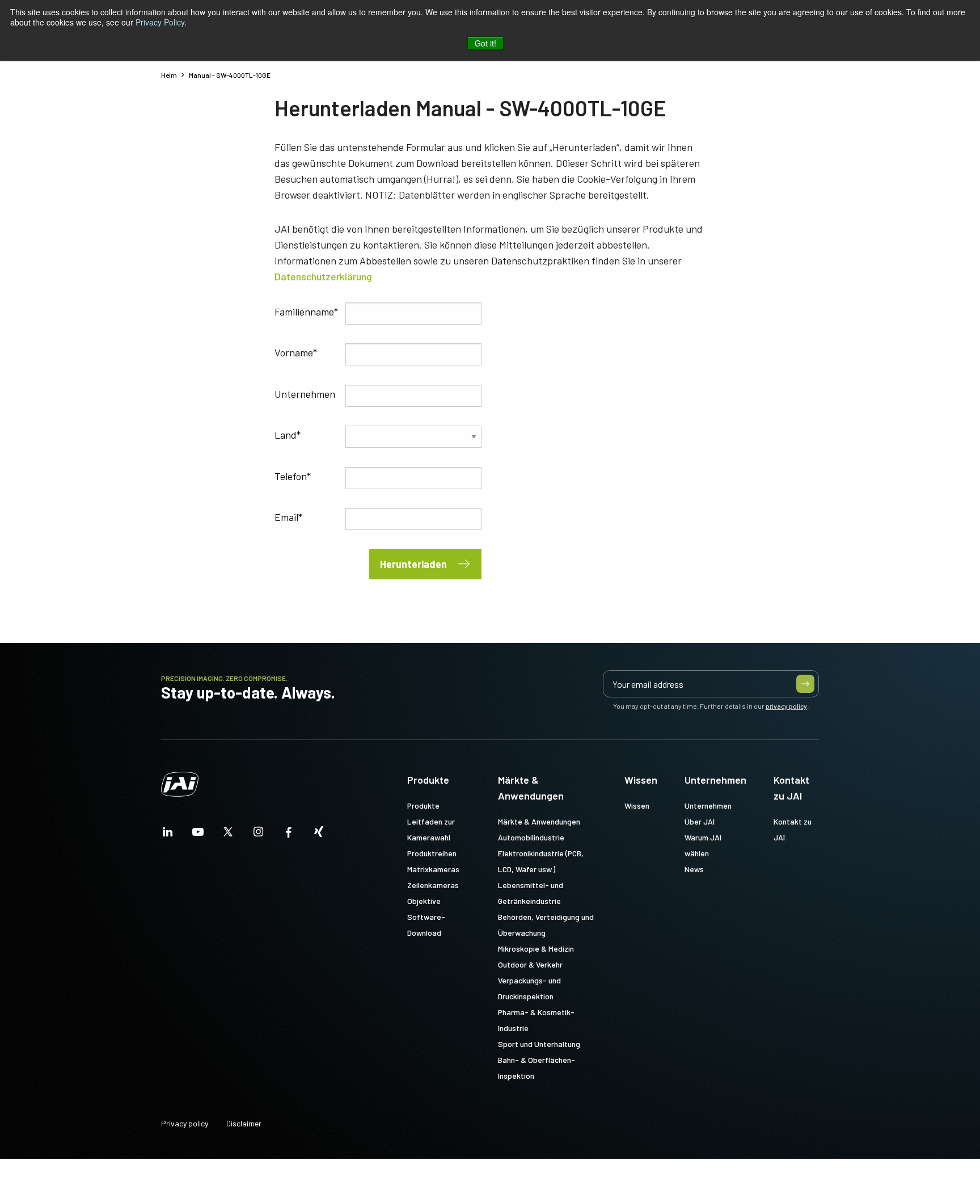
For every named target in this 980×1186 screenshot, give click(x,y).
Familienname (304, 311)
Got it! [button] (485, 43)
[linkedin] (168, 834)
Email (286, 517)
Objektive (424, 901)
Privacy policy (184, 1123)
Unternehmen (304, 394)
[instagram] (258, 834)
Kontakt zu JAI (791, 787)
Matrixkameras (433, 869)
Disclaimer (243, 1123)
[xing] (319, 834)
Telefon (290, 476)
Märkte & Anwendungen (531, 787)
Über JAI (700, 821)
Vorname (293, 352)
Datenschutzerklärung (323, 276)
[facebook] (288, 834)
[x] (228, 834)
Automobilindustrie (531, 837)
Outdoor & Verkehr (530, 964)
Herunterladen (413, 564)
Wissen (640, 779)
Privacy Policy (160, 22)
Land (285, 434)
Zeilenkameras (433, 885)
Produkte (428, 779)
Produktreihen (432, 853)
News (694, 869)
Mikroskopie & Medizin (536, 948)
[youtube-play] (198, 834)
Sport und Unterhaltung (539, 1044)
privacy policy (786, 706)
